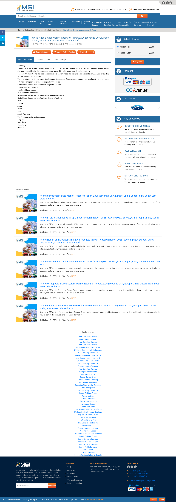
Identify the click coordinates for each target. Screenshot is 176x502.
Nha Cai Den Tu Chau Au (88, 423)
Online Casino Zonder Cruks (88, 361)
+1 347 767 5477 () (138, 471)
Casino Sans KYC (88, 425)
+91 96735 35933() (118, 9)
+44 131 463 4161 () (139, 473)
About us (71, 470)
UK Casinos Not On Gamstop (88, 347)
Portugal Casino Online (88, 372)
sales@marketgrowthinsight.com (146, 9)
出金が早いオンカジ (88, 420)
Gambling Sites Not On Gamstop (88, 385)
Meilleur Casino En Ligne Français (88, 434)
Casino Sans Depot (88, 431)
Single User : (124, 47)
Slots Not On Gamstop (88, 401)
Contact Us (86, 22)
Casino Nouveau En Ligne (88, 428)
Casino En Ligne (88, 396)
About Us (42, 22)
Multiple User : (125, 53)
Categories (29, 30)
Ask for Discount (86, 52)
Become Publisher (74, 483)
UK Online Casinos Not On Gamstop (88, 350)
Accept (153, 500)
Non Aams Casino (88, 404)
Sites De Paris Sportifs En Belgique (88, 409)
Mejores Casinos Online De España (88, 455)
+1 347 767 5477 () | (83, 9)
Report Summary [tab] (25, 59)
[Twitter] (2, 38)
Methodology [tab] (60, 59)
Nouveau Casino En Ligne (88, 442)
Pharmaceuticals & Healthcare (48, 30)
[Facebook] (2, 32)
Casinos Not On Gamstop (88, 366)
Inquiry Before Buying (65, 52)
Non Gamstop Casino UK (88, 353)
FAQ (69, 467)
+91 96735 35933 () (138, 476)
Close (162, 500)
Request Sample (42, 52)
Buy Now (138, 62)
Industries (32, 22)
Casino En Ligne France (88, 393)
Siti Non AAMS (88, 450)
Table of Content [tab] (43, 59)
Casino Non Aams (88, 407)
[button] (116, 108)
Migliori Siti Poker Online (88, 415)
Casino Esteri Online (88, 417)
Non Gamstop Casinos (88, 337)
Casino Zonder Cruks (88, 377)
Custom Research (63, 22)
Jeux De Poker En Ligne (88, 444)
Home (22, 22)
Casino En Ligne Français (88, 439)
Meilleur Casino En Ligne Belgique (88, 412)
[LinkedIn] (2, 43)
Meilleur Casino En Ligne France (88, 355)
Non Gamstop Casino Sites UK (88, 358)
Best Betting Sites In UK (88, 382)
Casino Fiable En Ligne (88, 447)
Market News (72, 477)
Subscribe (52, 486)
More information (95, 499)
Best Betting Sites (88, 388)
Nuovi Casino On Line (88, 339)
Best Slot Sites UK (88, 374)
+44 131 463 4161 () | (101, 9)
